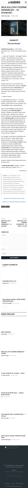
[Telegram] (17, 212)
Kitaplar (7, 206)
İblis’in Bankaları (6, 332)
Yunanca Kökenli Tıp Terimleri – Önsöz (12, 373)
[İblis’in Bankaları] (14, 324)
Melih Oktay (4, 334)
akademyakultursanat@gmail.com (14, 471)
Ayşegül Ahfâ (5, 283)
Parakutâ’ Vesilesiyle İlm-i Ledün (14, 198)
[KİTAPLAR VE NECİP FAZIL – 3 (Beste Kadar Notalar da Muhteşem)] (14, 385)
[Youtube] (19, 475)
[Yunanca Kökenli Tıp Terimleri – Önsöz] (14, 365)
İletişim (13, 483)
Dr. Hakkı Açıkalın (5, 375)
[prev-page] (3, 306)
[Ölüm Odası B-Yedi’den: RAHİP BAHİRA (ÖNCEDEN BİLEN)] (14, 292)
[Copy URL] (21, 212)
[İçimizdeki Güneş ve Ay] (14, 274)
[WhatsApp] (14, 212)
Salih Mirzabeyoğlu (7, 303)
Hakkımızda (7, 483)
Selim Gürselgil (5, 16)
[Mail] (12, 475)
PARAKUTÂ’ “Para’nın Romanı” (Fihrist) (14, 202)
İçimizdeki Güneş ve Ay (9, 281)
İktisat (3, 206)
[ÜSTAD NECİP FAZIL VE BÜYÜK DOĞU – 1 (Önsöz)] (14, 406)
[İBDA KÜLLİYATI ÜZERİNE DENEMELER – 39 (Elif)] (14, 343)
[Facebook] (10, 212)
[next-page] (6, 306)
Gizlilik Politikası (19, 483)
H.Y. (2, 396)
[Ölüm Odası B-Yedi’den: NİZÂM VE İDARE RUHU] (14, 427)
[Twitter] (7, 212)
